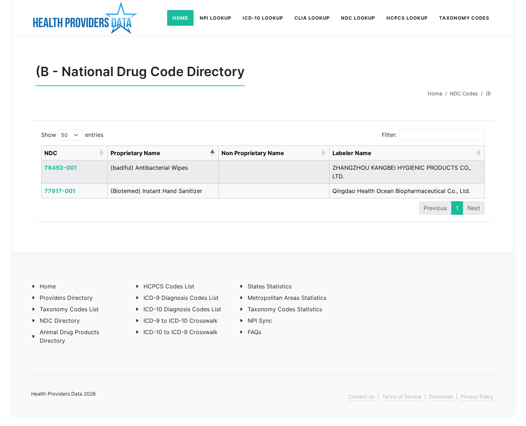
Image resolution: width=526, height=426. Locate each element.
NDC (50, 153)
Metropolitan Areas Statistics (287, 297)
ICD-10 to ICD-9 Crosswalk (180, 332)
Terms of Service (402, 396)
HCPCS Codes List (168, 286)
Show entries (72, 134)
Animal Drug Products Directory (69, 336)
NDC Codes (464, 93)
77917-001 (60, 190)
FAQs (254, 332)
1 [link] (457, 208)
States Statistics (270, 286)
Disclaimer (441, 396)
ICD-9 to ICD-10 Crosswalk (180, 320)
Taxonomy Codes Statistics (285, 309)
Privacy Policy (477, 396)
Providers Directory (66, 297)
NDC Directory (60, 320)
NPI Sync (260, 320)
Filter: (389, 134)
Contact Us (362, 396)
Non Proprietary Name (252, 153)
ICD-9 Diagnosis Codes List (181, 297)
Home (435, 93)
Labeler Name (351, 153)
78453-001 (60, 167)
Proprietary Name (135, 153)
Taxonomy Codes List (69, 309)
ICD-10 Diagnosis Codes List (182, 309)
